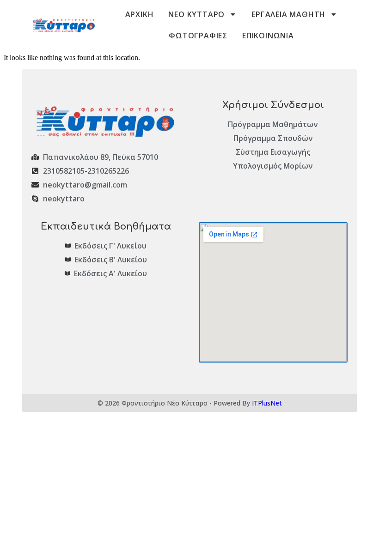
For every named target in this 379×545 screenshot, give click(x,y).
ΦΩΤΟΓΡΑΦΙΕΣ (198, 35)
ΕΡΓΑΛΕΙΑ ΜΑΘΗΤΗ (288, 14)
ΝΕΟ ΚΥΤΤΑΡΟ (196, 14)
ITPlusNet (267, 403)
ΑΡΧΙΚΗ (139, 14)
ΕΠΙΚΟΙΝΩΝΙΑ (268, 35)
